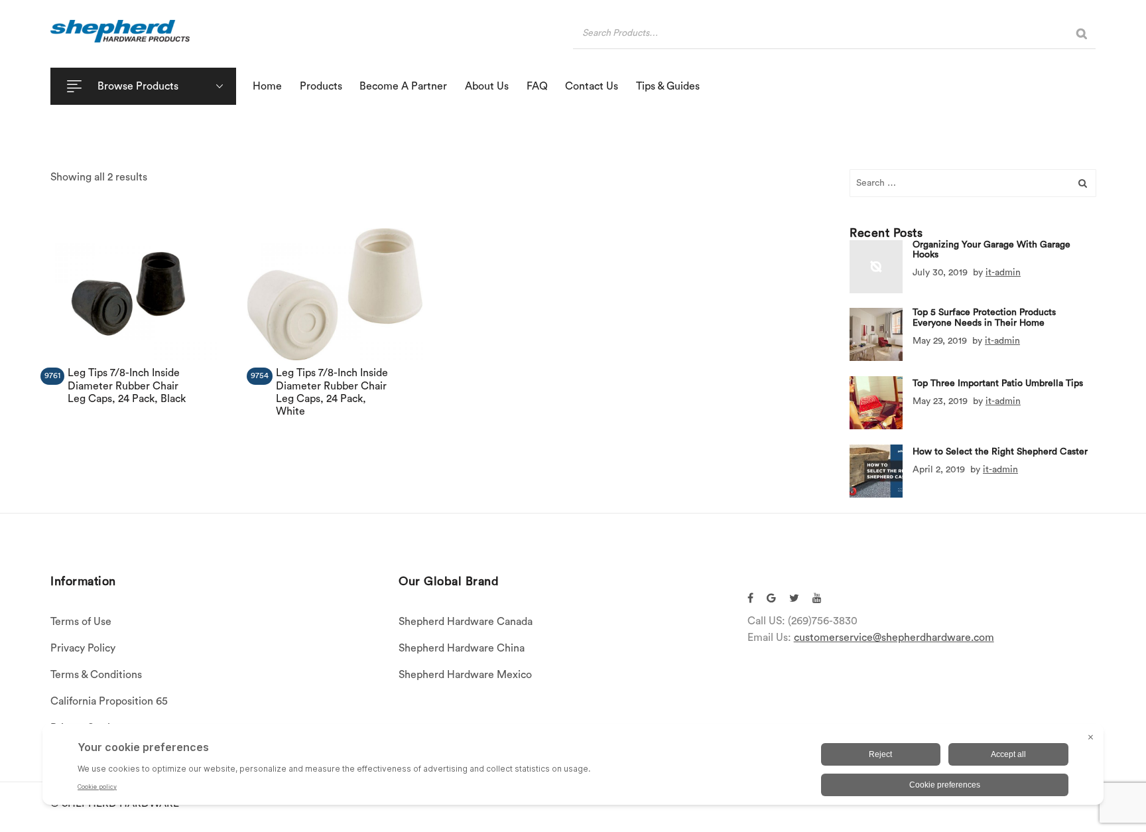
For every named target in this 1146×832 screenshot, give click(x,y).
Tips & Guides (668, 86)
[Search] (1081, 33)
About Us (487, 86)
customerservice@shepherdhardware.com (894, 637)
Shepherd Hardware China (462, 648)
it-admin (1003, 272)
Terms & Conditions (96, 674)
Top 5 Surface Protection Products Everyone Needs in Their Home (984, 318)
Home (267, 86)
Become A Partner (403, 86)
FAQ (537, 86)
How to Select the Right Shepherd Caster (1000, 451)
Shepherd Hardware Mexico (465, 674)
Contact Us (591, 86)
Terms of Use (80, 621)
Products (321, 86)
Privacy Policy (82, 648)
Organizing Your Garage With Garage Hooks (991, 249)
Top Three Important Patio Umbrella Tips (998, 383)
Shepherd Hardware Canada (466, 621)
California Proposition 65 (109, 701)
